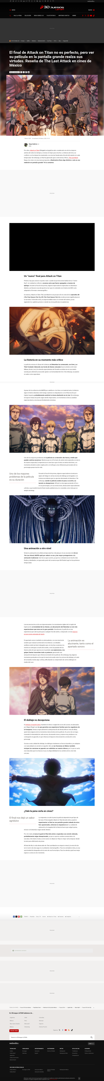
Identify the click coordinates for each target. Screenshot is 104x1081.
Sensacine (37, 1051)
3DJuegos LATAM (52, 8)
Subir (90, 1043)
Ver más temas (14, 1030)
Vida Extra (24, 1053)
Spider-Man (70, 1007)
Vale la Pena (18, 15)
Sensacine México (39, 1069)
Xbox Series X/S (39, 15)
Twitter (85, 15)
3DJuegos (24, 1051)
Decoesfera (74, 1053)
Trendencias (75, 1051)
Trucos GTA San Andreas (25, 1007)
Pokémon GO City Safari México (50, 1007)
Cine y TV (38, 916)
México (12, 1020)
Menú (13, 10)
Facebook (83, 15)
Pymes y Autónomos (89, 1053)
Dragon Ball (65, 40)
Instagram (88, 15)
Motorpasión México (64, 1069)
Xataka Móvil (12, 1053)
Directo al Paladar (51, 1051)
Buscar (91, 1037)
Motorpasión (62, 1051)
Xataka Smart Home (14, 1057)
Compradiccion (75, 1055)
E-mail (28, 72)
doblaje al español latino (33, 724)
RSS (69, 1030)
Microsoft (26, 1023)
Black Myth (77, 1007)
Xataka (11, 1051)
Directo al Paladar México (51, 1070)
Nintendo (34, 40)
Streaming (27, 1027)
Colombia (41, 1017)
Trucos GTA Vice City (86, 1007)
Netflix (28, 40)
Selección (28, 15)
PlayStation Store (37, 1007)
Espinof (36, 1053)
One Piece (49, 40)
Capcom (41, 1023)
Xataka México (13, 1069)
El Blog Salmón (88, 1051)
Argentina (12, 1017)
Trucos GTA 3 (62, 1007)
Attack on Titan (52, 916)
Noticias (41, 1020)
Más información (53, 1079)
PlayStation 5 (51, 15)
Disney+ (23, 40)
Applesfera (12, 1055)
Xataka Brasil (13, 1071)
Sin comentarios (15, 72)
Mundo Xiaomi (13, 1059)
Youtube (91, 15)
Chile (25, 1017)
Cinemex (61, 916)
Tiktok (94, 15)
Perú (25, 1020)
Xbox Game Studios (15, 1023)
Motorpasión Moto (64, 1053)
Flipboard (26, 72)
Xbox (60, 40)
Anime (74, 15)
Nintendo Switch (64, 15)
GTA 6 (55, 40)
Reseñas (32, 916)
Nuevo (90, 10)
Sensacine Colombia (39, 1071)
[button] (33, 144)
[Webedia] (14, 1043)
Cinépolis (68, 916)
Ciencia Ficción (43, 1027)
